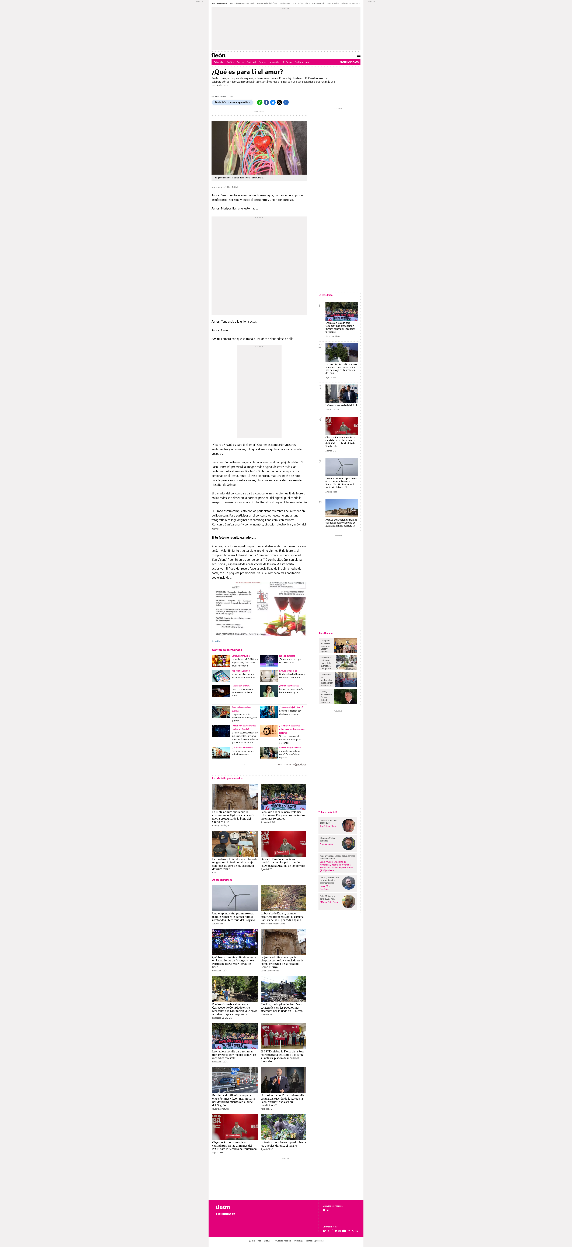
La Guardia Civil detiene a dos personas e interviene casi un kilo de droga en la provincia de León (341, 368)
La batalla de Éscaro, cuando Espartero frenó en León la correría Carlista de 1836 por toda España (282, 917)
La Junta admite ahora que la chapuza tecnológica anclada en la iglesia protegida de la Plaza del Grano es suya (233, 817)
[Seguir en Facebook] (332, 1231)
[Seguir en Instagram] (339, 1231)
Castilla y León (301, 62)
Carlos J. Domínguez (221, 825)
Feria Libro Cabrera (285, 3)
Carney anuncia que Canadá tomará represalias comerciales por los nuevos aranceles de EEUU (326, 697)
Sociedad (251, 62)
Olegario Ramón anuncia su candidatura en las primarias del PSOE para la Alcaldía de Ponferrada (283, 862)
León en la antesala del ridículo (341, 405)
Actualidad (219, 62)
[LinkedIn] (286, 102)
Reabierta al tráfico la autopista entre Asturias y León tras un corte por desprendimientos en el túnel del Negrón (233, 1100)
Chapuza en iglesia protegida (315, 3)
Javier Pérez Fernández (325, 887)
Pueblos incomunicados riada (350, 3)
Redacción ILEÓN (268, 822)
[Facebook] (266, 102)
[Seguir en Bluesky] (324, 1231)
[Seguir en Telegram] (335, 1231)
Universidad (274, 62)
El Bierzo (287, 62)
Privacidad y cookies (283, 1241)
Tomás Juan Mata (332, 409)
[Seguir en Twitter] (328, 1231)
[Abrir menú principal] (358, 55)
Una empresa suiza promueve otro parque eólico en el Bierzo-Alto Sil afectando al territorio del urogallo (233, 917)
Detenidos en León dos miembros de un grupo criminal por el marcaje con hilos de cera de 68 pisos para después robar (234, 864)
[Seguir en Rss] (357, 1231)
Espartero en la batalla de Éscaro (266, 3)
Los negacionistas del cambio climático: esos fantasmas (329, 880)
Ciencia (262, 62)
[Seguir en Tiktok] (349, 1231)
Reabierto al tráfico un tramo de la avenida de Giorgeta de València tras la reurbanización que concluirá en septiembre (327, 663)
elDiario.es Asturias (220, 1108)
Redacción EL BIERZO (222, 1017)
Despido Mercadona (332, 3)
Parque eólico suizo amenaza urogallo (242, 3)
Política (230, 62)
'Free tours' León (298, 3)
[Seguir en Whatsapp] (353, 1231)
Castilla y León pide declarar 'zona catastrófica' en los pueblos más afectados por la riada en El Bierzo (282, 1007)
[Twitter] (279, 102)
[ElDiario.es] (349, 62)
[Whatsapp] (259, 102)
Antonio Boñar (326, 844)
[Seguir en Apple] (328, 1210)
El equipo (268, 1241)
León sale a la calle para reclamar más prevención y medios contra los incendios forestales (283, 815)
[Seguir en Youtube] (344, 1231)
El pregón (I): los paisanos (327, 839)
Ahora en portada (222, 879)
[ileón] (232, 1207)
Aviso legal (298, 1241)
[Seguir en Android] (324, 1210)
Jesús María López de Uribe (273, 923)
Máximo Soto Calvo (329, 902)
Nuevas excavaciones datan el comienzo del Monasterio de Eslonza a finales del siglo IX (341, 522)
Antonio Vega (218, 923)
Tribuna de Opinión (328, 812)
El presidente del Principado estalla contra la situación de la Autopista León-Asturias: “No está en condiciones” (282, 1100)
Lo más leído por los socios (227, 778)
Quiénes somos (255, 1241)
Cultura (240, 62)
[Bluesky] (273, 102)
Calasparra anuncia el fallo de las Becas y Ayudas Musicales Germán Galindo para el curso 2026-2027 (326, 646)
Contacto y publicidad (315, 1241)
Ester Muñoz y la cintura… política (327, 897)
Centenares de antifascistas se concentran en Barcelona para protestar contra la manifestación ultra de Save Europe (327, 680)
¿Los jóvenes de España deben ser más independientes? (337, 857)
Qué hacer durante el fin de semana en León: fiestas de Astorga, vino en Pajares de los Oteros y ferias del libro (234, 962)
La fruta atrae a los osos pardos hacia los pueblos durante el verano (283, 1143)
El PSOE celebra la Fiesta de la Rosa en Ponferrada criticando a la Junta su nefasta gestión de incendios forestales (282, 1056)
